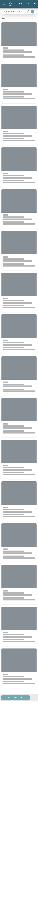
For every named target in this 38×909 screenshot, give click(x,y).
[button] (13, 12)
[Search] (35, 3)
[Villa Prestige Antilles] (19, 3)
